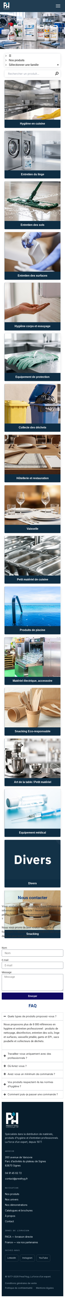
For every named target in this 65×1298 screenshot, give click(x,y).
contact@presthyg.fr (16, 1178)
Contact (9, 1221)
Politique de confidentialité (18, 1288)
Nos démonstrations (16, 1205)
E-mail (5, 960)
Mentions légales (45, 1288)
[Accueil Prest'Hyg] (6, 6)
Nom (4, 947)
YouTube (43, 1258)
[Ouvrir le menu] (58, 6)
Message (6, 972)
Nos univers (11, 1199)
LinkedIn (11, 1258)
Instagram (27, 1258)
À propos (10, 1216)
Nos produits (12, 1194)
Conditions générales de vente (21, 1283)
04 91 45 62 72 (13, 1173)
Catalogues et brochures (19, 1210)
